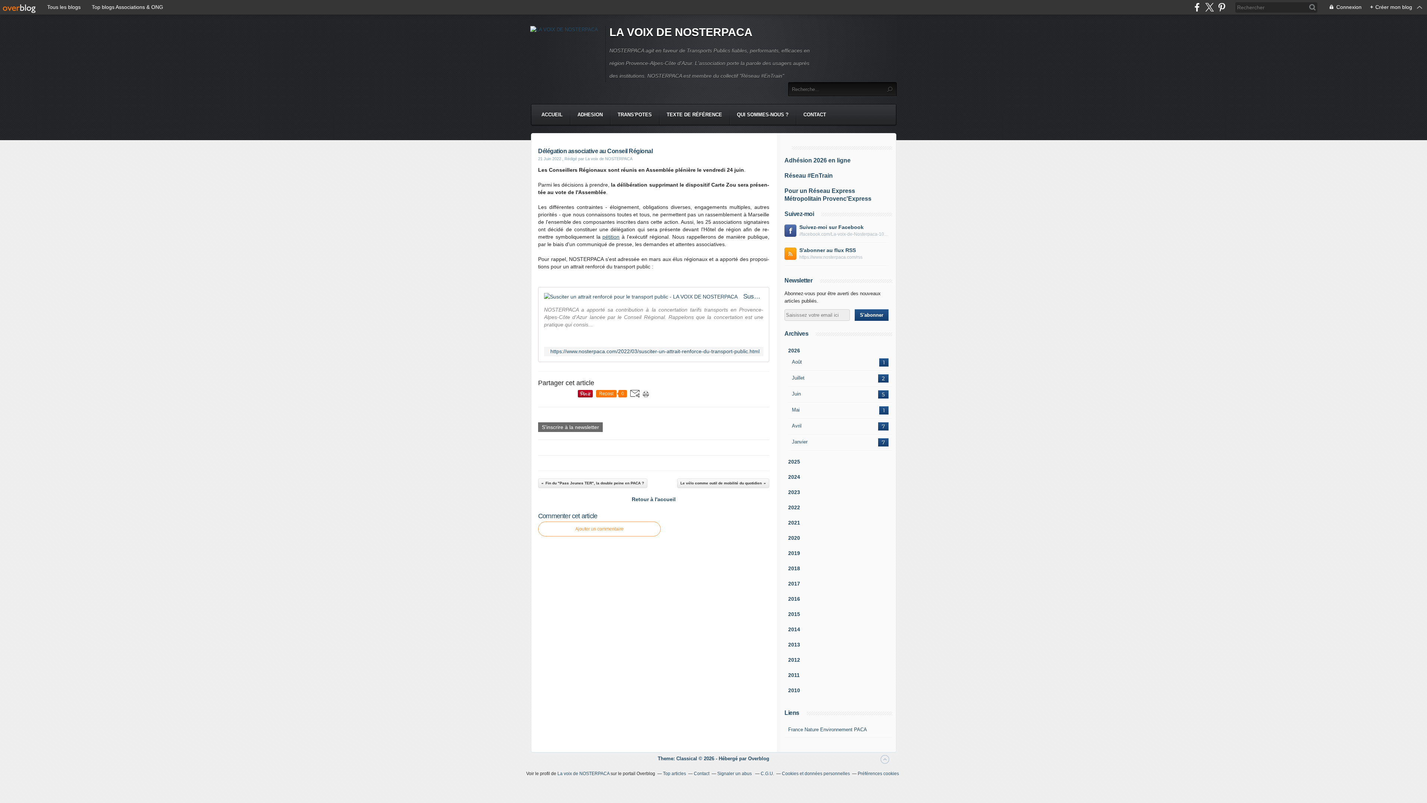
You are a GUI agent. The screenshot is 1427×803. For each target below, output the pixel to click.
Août (797, 362)
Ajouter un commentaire (599, 529)
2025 (794, 462)
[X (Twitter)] (1209, 7)
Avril (797, 426)
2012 (794, 660)
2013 (794, 645)
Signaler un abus (735, 773)
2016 (794, 599)
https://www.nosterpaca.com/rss (831, 257)
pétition (610, 237)
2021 (794, 523)
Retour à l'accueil (654, 499)
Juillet (798, 378)
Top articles (674, 773)
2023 (794, 492)
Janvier (800, 442)
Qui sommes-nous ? (763, 114)
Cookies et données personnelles (816, 773)
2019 (794, 553)
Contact (814, 114)
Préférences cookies (878, 773)
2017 (794, 584)
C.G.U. (767, 773)
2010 (794, 690)
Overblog (758, 758)
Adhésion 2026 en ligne (817, 160)
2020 (794, 538)
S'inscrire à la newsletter (570, 427)
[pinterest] (1221, 7)
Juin (796, 394)
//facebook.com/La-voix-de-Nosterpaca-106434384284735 (844, 234)
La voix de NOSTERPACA (583, 773)
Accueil (552, 114)
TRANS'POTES (635, 114)
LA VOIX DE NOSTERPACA (681, 32)
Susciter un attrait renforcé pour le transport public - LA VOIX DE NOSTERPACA (753, 296)
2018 (794, 568)
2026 (794, 351)
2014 (794, 629)
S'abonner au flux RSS (827, 250)
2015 (794, 614)
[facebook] (1197, 7)
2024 (794, 477)
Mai (796, 410)
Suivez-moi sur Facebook (831, 227)
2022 (794, 507)
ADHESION (590, 114)
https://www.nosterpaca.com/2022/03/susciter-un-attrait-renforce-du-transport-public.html (655, 351)
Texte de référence (694, 114)
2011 (794, 675)
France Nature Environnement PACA (827, 729)
